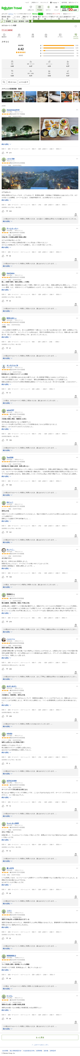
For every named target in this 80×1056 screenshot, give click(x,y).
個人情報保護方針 (16, 1051)
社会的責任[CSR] (28, 1051)
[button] (7, 96)
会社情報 (5, 1051)
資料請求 (53, 1051)
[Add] (75, 26)
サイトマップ (44, 2)
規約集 (46, 1051)
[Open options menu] (77, 110)
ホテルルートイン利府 (9, 25)
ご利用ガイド (34, 2)
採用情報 (39, 1051)
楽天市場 (64, 2)
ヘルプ (27, 2)
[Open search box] (4, 82)
